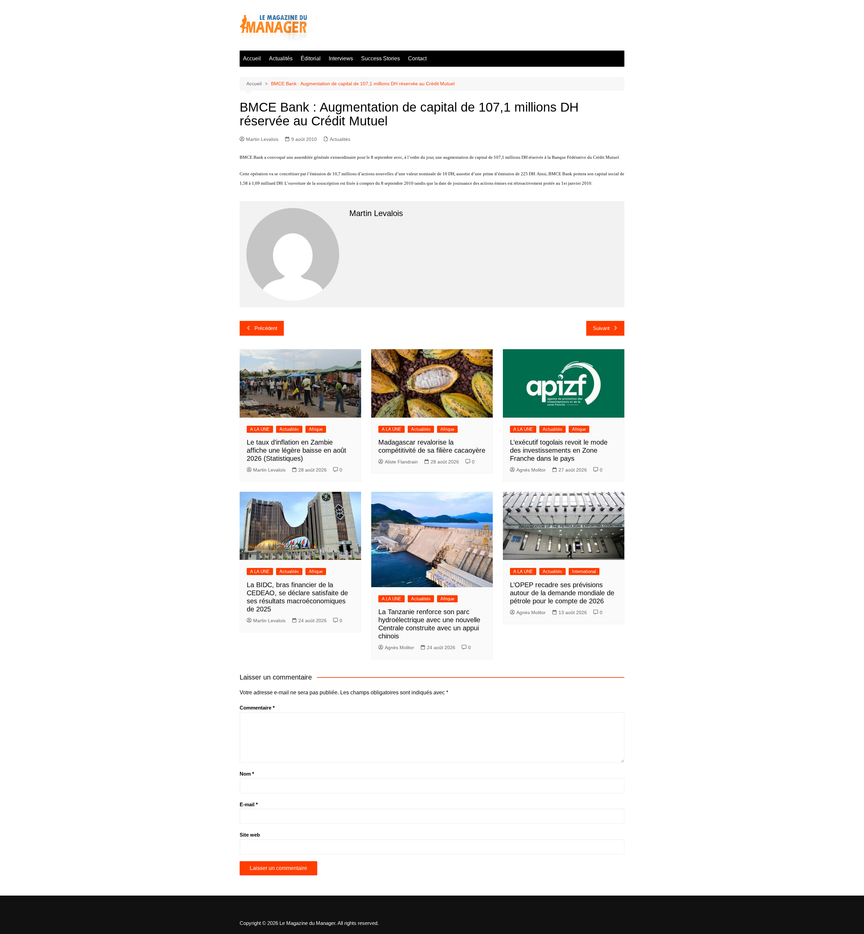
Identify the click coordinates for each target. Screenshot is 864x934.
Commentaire (257, 708)
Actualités (281, 58)
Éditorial (311, 58)
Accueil (252, 58)
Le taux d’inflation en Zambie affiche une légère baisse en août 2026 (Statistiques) (296, 450)
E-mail (249, 804)
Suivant (601, 328)
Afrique (316, 429)
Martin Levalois (262, 139)
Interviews (341, 58)
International (584, 571)
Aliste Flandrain (401, 461)
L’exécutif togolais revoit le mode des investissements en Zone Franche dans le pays (559, 450)
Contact (417, 58)
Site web (250, 835)
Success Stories (380, 58)
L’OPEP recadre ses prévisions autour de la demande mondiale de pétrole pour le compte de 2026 (562, 593)
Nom (247, 774)
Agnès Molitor (531, 470)
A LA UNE (260, 429)
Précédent (265, 328)
